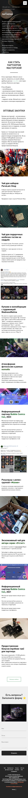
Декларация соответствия (17, 782)
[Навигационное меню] (25, 3)
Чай (4, 768)
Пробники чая (10, 768)
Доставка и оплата (9, 769)
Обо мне (22, 768)
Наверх (13, 789)
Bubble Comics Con (13, 415)
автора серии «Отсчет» (13, 543)
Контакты (17, 769)
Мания (16, 482)
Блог (22, 769)
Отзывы (17, 768)
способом (16, 81)
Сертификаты (14, 771)
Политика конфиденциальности (14, 786)
